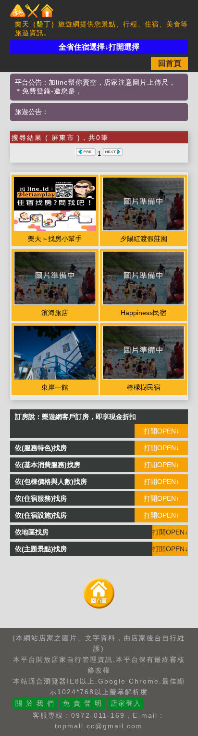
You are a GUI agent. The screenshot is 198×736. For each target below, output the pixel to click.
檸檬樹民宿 (144, 387)
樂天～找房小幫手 (55, 238)
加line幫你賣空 (73, 82)
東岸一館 (54, 387)
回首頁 (169, 63)
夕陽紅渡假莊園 (143, 238)
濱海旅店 (54, 313)
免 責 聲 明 (82, 703)
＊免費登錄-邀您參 (45, 91)
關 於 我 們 (35, 703)
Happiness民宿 (143, 313)
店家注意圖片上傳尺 (136, 82)
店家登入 (126, 703)
